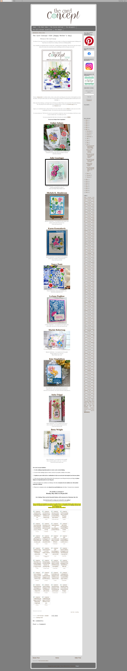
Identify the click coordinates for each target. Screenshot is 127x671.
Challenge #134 (90, 234)
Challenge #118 (90, 218)
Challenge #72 (90, 373)
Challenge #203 (87, 305)
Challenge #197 (90, 298)
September (89, 136)
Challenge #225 (87, 326)
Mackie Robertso (57, 330)
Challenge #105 (87, 209)
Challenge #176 (87, 278)
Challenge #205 (90, 306)
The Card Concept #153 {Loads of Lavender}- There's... (90, 155)
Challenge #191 (90, 293)
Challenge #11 (87, 211)
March (88, 173)
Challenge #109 (87, 198)
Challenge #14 (87, 243)
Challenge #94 (90, 394)
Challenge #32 (87, 201)
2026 (86, 120)
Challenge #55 (87, 358)
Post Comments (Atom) (43, 660)
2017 (86, 184)
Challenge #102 (87, 206)
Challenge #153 (87, 257)
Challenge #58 (87, 361)
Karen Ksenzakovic (57, 228)
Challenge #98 (87, 398)
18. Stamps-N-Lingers (46, 568)
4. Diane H (64, 519)
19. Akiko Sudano (55, 568)
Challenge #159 (87, 262)
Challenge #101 (90, 205)
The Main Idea (43, 27)
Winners (87, 412)
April (88, 144)
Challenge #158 (90, 261)
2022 (86, 127)
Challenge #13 (87, 230)
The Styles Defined (56, 27)
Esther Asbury (56, 123)
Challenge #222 (90, 322)
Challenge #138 (87, 238)
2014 (86, 190)
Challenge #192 (87, 294)
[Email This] (52, 615)
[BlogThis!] (53, 615)
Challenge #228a (87, 329)
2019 (86, 181)
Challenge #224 (91, 325)
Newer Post (36, 658)
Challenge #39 (87, 342)
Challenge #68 (87, 369)
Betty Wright (57, 429)
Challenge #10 (87, 203)
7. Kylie (55, 531)
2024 (86, 123)
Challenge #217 (90, 317)
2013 (86, 192)
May (88, 142)
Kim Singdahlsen (57, 359)
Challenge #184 (87, 286)
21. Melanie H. (37, 580)
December (89, 131)
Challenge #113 (87, 214)
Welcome (92, 410)
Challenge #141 (90, 245)
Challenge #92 (87, 393)
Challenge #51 (90, 354)
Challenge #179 (87, 281)
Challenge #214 (90, 314)
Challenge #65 (87, 366)
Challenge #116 (87, 217)
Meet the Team (88, 405)
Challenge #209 (90, 309)
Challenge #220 (87, 321)
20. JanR (64, 568)
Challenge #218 (87, 318)
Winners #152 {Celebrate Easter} (89, 164)
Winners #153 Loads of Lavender (89, 151)
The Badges (58, 29)
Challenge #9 (87, 390)
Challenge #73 (87, 374)
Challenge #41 (87, 345)
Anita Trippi (57, 394)
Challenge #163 (90, 266)
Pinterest (56, 105)
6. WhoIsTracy (46, 531)
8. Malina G (64, 531)
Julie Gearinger (57, 158)
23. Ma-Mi (55, 580)
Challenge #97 (90, 397)
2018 (86, 183)
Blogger (77, 666)
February (89, 175)
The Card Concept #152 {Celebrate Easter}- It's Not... (90, 169)
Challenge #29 (87, 334)
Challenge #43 (90, 346)
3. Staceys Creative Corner (55, 519)
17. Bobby (37, 568)
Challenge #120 (90, 221)
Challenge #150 (87, 254)
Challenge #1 (91, 202)
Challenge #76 (87, 377)
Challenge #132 (87, 233)
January (88, 177)
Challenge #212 (87, 313)
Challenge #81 (87, 382)
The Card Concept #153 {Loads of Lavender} (90, 160)
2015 (86, 188)
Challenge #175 (90, 277)
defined (68, 108)
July (88, 138)
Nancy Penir (57, 264)
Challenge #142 (87, 246)
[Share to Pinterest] (57, 615)
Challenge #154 (39, 617)
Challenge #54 (90, 357)
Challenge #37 (90, 341)
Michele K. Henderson (57, 193)
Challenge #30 (90, 335)
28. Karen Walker (64, 592)
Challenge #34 (90, 338)
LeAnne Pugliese (56, 296)
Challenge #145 (87, 249)
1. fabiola (37, 519)
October (88, 134)
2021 (86, 129)
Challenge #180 (90, 282)
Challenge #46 (90, 349)
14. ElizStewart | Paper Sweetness (46, 556)
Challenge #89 (90, 389)
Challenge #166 (90, 269)
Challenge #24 (90, 330)
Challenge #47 (87, 350)
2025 (86, 122)
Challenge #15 (90, 253)
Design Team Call (87, 402)
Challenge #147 (90, 250)
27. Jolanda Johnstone (55, 592)
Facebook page (70, 104)
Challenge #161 (87, 265)
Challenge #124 (87, 225)
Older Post (78, 658)
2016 (86, 186)
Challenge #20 (87, 302)
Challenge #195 (87, 297)
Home (34, 27)
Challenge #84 (87, 385)
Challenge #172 (90, 274)
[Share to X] (54, 615)
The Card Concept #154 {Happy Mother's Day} (90, 147)
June (88, 140)
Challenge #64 (90, 365)
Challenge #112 (90, 213)
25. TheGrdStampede (37, 592)
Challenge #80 (90, 381)
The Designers (70, 27)
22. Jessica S (46, 580)
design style (39, 97)
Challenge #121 (87, 222)
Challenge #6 (90, 362)
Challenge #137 (90, 237)
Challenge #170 (87, 273)
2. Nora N (46, 519)
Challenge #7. (90, 370)
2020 (86, 179)
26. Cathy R (46, 592)
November (89, 132)
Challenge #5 (87, 353)
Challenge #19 (87, 291)
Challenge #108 (90, 210)
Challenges (86, 401)
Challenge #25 (87, 331)
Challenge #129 (90, 229)
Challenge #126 (90, 226)
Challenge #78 (90, 378)
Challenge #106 (91, 197)
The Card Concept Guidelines (42, 29)
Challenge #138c (87, 241)
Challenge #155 (90, 258)
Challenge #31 (87, 337)
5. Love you (37, 531)
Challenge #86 (90, 386)
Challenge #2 (91, 301)
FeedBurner (89, 100)
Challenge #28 (90, 333)
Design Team (91, 401)
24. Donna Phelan (64, 580)
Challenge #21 (87, 310)
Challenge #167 (87, 270)
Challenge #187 (87, 289)
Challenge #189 (90, 290)
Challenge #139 (91, 242)
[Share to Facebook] (56, 615)
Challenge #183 (90, 285)
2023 (86, 125)
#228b (85, 197)
